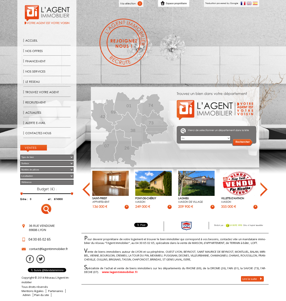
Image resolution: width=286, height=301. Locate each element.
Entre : (24, 199)
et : (50, 199)
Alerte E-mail (35, 123)
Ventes (31, 147)
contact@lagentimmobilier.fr (48, 249)
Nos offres (34, 51)
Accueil (31, 40)
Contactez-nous (38, 133)
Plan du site (41, 295)
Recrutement (35, 102)
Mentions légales (33, 291)
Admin (27, 295)
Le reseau (32, 81)
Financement (35, 61)
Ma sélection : (130, 3)
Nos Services (35, 71)
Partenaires (55, 291)
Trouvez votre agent (42, 92)
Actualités (33, 112)
